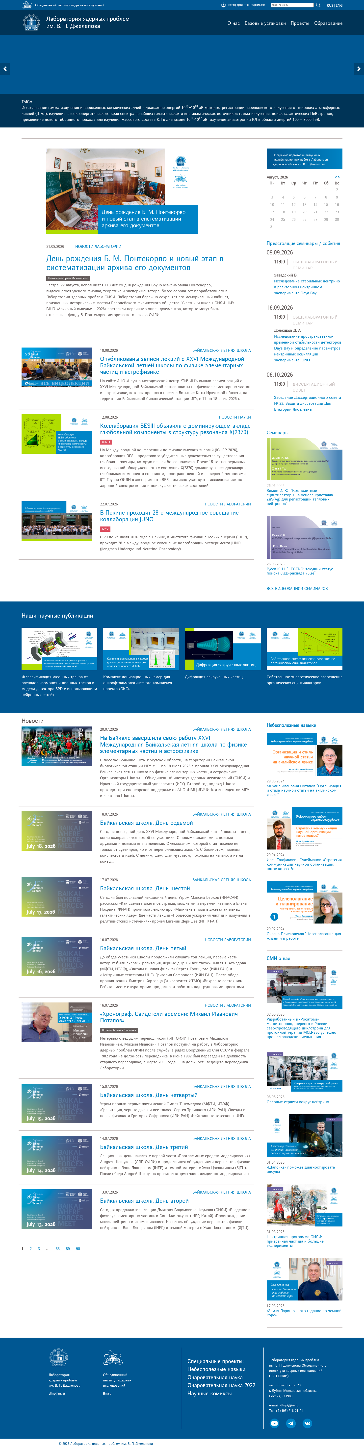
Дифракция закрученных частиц (214, 677)
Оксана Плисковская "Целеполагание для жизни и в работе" (304, 936)
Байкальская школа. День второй (144, 1200)
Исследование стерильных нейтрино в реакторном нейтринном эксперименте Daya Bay (307, 287)
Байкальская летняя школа (221, 350)
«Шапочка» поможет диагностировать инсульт (301, 1169)
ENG (339, 5)
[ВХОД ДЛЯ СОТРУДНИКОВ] (223, 5)
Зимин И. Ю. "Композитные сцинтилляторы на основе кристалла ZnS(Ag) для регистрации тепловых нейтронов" (300, 497)
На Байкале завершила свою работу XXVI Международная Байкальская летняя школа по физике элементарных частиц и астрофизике (173, 744)
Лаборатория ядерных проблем (88, 22)
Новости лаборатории (98, 246)
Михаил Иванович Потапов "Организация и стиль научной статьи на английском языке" (304, 790)
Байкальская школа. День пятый (143, 948)
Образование (328, 23)
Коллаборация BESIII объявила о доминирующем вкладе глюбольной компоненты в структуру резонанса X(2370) (175, 429)
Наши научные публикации (57, 615)
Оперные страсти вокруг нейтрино (298, 1101)
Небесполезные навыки (291, 725)
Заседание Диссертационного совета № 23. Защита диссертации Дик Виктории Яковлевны (307, 403)
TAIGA (27, 101)
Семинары (277, 433)
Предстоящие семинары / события (303, 243)
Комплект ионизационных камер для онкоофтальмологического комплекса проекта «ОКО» (137, 683)
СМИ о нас (278, 958)
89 (68, 1248)
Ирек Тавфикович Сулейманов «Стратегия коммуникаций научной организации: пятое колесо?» (304, 864)
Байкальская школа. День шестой (145, 888)
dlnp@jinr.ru (289, 1405)
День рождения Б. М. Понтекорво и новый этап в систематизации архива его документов (134, 263)
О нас (234, 23)
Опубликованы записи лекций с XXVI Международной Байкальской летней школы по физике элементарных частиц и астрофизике (172, 365)
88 (58, 1248)
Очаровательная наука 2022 (221, 1385)
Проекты (300, 23)
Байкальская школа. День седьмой (146, 822)
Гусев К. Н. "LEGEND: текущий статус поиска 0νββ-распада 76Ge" (300, 571)
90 (78, 1248)
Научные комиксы (209, 1393)
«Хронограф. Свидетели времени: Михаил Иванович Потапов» (169, 1017)
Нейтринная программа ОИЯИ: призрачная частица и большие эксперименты (295, 1241)
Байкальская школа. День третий (144, 1147)
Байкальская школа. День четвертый (149, 1095)
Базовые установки (265, 23)
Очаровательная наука (215, 1377)
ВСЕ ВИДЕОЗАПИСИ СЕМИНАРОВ (297, 588)
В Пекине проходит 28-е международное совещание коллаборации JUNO (169, 516)
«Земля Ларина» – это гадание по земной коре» (304, 1313)
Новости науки (235, 417)
